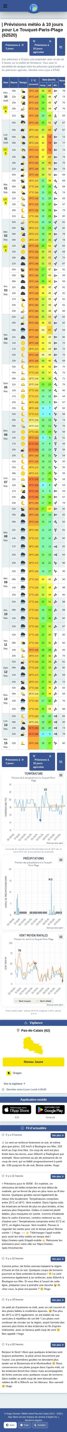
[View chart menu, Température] (60, 775)
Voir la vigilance (13, 1083)
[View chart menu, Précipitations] (60, 860)
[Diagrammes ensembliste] (61, 47)
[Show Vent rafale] (43, 1000)
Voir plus (57, 1135)
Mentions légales (33, 1420)
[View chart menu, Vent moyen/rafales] (60, 937)
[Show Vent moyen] (23, 1000)
